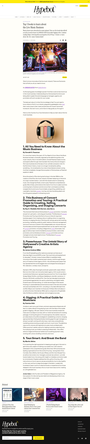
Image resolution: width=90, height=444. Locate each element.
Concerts (66, 16)
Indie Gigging (42, 87)
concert (38, 191)
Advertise (80, 424)
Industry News (46, 16)
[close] (88, 2)
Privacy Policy (82, 431)
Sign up (80, 421)
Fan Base (4, 402)
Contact (80, 426)
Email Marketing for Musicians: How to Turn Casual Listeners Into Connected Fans (32, 406)
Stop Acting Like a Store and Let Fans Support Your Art (75, 406)
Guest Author (5, 410)
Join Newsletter (83, 5)
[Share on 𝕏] (60, 40)
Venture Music (27, 410)
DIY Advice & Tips (26, 21)
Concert (64, 214)
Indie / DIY (29, 16)
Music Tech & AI (37, 16)
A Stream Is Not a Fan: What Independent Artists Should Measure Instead (9, 406)
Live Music (22, 16)
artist (53, 228)
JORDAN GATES (30, 87)
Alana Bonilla (26, 40)
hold (63, 104)
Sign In (77, 5)
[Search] (2, 6)
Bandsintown (81, 428)
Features (54, 16)
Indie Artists (71, 402)
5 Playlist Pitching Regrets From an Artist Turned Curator (54, 406)
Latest (60, 16)
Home (16, 16)
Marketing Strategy (28, 402)
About (72, 16)
